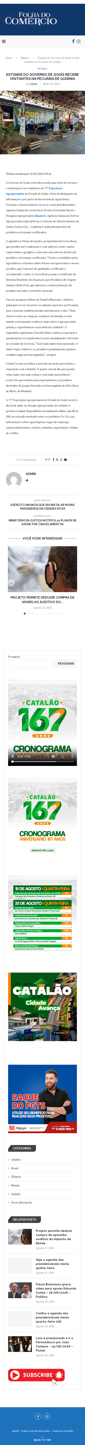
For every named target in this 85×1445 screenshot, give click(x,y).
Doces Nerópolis (21, 1202)
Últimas (25, 58)
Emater (40, 216)
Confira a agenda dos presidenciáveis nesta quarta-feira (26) (52, 1317)
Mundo (15, 1185)
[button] (11, 582)
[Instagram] (78, 41)
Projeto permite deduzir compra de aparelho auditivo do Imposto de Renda (54, 1237)
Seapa (43, 204)
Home (9, 58)
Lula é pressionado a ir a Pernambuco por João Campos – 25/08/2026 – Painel (54, 1344)
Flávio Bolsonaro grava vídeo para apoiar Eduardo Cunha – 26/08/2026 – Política (56, 1291)
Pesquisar (14, 656)
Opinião (16, 1194)
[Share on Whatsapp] (61, 459)
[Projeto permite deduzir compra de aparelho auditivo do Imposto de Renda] (42, 569)
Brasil (14, 1168)
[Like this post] (49, 459)
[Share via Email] (65, 459)
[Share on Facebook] (53, 459)
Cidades (16, 1159)
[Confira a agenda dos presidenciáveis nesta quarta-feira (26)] (20, 1319)
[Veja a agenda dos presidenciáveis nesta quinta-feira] (20, 1266)
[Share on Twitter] (57, 459)
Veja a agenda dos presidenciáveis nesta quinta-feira (52, 1264)
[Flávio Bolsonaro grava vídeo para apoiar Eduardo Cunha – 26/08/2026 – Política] (20, 1290)
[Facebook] (73, 41)
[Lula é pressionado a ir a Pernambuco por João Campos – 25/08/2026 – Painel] (20, 1344)
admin (33, 84)
